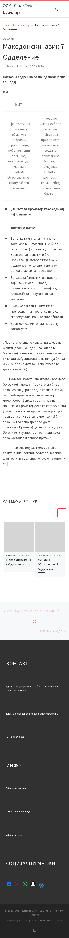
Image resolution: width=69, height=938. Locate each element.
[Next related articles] (62, 512)
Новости (17, 25)
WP (20, 920)
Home (6, 25)
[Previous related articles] (52, 512)
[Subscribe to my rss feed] (34, 930)
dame (10, 66)
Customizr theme (53, 920)
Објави (29, 25)
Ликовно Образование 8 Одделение (48, 564)
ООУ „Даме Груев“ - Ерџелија (32, 910)
